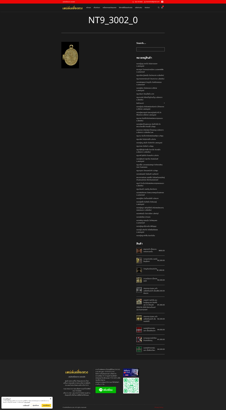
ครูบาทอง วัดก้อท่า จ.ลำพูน (145, 146)
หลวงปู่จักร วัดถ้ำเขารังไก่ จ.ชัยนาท (147, 198)
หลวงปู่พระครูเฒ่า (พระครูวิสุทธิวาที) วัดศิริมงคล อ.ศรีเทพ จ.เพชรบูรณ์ (148, 113)
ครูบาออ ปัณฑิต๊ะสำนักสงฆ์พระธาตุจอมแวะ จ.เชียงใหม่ (149, 119)
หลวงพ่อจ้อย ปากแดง (143, 217)
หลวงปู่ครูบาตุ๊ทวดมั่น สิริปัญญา (146, 226)
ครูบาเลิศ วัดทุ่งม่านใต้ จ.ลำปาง (146, 139)
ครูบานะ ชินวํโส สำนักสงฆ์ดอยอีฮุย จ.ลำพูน (149, 136)
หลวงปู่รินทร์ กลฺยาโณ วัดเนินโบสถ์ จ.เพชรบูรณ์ (147, 160)
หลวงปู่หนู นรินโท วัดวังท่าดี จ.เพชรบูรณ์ (149, 143)
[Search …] (159, 7)
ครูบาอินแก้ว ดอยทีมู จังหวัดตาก (146, 189)
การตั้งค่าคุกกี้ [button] (26, 405)
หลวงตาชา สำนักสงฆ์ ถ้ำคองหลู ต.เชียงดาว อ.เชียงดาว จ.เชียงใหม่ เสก (150, 131)
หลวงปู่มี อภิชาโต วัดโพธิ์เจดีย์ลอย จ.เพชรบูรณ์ (147, 231)
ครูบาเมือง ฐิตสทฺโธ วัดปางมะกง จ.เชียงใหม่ (150, 75)
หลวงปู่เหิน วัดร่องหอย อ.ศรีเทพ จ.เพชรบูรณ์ (146, 89)
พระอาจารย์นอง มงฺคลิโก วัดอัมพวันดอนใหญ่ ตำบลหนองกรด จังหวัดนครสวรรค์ (150, 178)
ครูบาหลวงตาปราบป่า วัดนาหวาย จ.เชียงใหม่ (150, 79)
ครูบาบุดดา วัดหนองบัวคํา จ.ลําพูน (147, 170)
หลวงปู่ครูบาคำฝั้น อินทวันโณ (145, 235)
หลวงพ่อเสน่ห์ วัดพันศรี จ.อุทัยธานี (147, 174)
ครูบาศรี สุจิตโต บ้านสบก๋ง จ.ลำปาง (147, 155)
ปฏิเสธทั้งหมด (36, 405)
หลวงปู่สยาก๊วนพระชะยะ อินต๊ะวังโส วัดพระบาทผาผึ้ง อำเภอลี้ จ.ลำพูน (148, 125)
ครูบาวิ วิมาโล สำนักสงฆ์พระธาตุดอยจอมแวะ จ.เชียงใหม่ (150, 184)
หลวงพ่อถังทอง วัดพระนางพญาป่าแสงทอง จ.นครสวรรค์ (150, 193)
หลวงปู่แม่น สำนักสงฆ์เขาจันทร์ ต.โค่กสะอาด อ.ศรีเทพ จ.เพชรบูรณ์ (150, 107)
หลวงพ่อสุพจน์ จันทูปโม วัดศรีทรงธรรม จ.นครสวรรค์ (149, 83)
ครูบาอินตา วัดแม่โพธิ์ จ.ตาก (145, 94)
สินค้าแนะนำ (140, 103)
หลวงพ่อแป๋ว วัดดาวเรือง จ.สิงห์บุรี (147, 213)
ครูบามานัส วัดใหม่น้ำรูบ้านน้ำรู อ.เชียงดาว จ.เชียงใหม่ (149, 98)
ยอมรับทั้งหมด (46, 405)
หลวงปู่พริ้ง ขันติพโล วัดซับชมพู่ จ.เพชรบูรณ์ (146, 203)
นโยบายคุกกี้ (27, 402)
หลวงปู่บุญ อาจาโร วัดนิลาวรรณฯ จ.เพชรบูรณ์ (146, 65)
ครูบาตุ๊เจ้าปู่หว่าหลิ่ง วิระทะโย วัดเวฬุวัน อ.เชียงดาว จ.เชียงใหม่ (148, 150)
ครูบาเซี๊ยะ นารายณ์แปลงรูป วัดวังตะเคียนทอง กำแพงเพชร (149, 166)
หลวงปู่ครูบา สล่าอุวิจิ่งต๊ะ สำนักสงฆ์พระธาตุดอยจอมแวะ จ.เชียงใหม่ (150, 209)
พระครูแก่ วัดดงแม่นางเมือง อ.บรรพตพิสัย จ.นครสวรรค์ (149, 70)
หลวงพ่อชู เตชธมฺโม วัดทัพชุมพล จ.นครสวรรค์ (146, 221)
